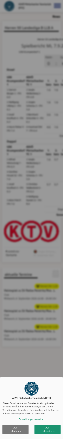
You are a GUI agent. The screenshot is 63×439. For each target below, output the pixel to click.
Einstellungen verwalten (31, 419)
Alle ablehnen (16, 429)
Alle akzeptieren (49, 429)
